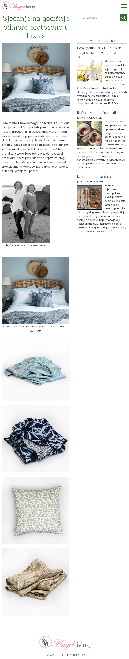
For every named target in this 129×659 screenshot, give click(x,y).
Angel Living (18, 5)
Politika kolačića (72, 655)
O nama (49, 655)
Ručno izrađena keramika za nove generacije (100, 115)
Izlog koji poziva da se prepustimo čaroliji (95, 179)
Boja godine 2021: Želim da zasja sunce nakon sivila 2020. (99, 52)
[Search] (123, 17)
